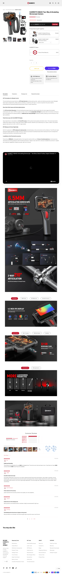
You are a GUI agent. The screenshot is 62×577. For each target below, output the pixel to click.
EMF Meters (29, 548)
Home (4, 9)
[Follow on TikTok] (16, 568)
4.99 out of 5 (15, 438)
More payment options (52, 71)
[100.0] (47, 448)
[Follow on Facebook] (4, 568)
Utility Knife (29, 559)
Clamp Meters (15, 545)
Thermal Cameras (30, 561)
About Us (41, 543)
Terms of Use (41, 554)
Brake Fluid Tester (16, 557)
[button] (33, 16)
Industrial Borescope (31, 543)
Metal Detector (30, 552)
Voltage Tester (15, 552)
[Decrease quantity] (31, 62)
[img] (7, 458)
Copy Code (55, 24)
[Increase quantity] (36, 62)
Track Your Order (53, 543)
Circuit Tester (15, 554)
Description (5, 93)
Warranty (52, 545)
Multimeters (14, 543)
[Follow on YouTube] (13, 568)
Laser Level (29, 545)
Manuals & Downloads (54, 548)
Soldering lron (30, 550)
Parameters (14, 93)
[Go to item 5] (24, 40)
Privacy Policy (41, 557)
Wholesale (52, 550)
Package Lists (24, 93)
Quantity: (31, 60)
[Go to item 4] (19, 40)
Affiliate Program (53, 552)
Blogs (40, 548)
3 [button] (31, 518)
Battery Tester (15, 559)
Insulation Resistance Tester (18, 561)
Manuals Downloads (35, 93)
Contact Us (41, 545)
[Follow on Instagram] (7, 568)
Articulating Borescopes (10, 9)
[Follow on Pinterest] (10, 568)
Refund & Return (42, 552)
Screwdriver (29, 557)
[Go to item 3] (14, 40)
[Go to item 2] (10, 39)
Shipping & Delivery (43, 550)
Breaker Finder (15, 550)
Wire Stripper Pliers (31, 554)
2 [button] (29, 518)
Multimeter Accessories (17, 548)
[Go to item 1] (5, 40)
